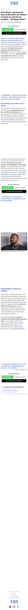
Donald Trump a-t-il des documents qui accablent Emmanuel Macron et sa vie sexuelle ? (13, 366)
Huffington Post (23, 369)
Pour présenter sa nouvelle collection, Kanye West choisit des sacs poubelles (13, 198)
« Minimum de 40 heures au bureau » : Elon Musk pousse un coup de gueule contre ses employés (14, 97)
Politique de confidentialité (14, 598)
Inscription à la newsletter (14, 591)
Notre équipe (14, 594)
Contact (14, 593)
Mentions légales (14, 596)
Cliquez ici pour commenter (10, 390)
